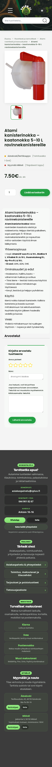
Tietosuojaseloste (26, 590)
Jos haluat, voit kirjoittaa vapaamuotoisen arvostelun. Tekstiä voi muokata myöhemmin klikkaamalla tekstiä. (26, 389)
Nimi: (11, 371)
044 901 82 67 (26, 501)
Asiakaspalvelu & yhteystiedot (26, 565)
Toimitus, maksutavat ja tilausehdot (28, 574)
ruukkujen (37, 323)
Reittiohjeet (13, 707)
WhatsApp (14, 520)
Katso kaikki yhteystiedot (26, 527)
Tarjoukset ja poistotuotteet (26, 582)
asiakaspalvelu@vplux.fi (26, 491)
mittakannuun (20, 323)
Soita (37, 520)
